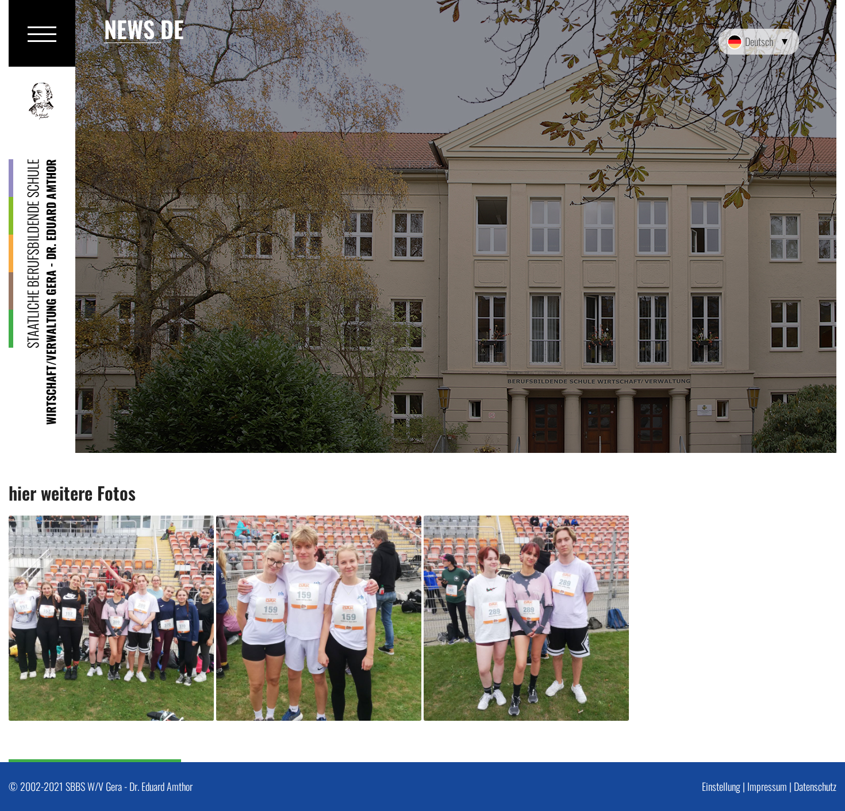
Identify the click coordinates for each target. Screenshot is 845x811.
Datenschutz (815, 786)
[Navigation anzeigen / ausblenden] (42, 33)
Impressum (767, 786)
